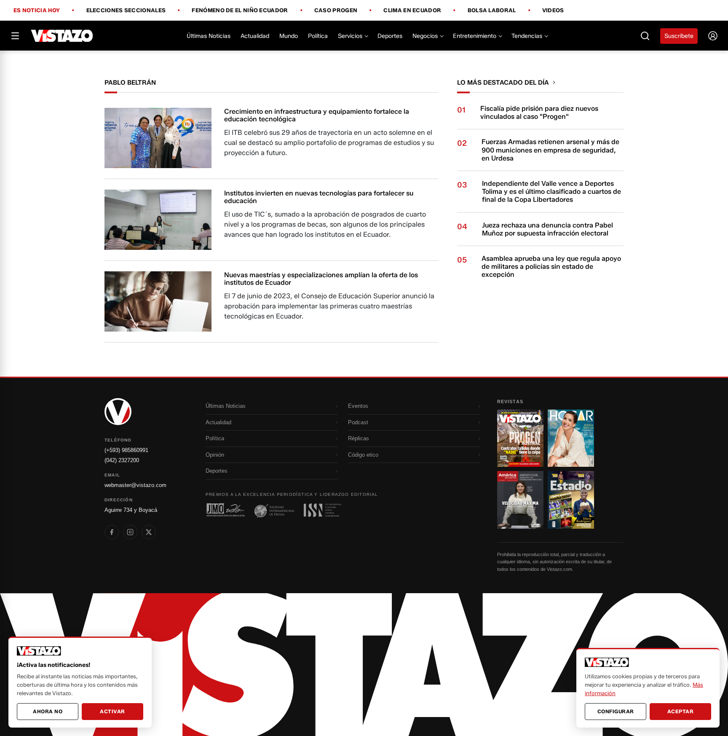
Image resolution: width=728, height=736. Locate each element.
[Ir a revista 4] (571, 499)
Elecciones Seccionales (126, 10)
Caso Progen (335, 10)
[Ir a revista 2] (571, 438)
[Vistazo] (62, 36)
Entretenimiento (474, 36)
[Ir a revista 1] (520, 438)
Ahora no (47, 711)
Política (318, 36)
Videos (553, 10)
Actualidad (255, 36)
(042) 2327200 (121, 460)
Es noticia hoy (36, 10)
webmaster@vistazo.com (135, 485)
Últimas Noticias (208, 36)
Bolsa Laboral (492, 10)
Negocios (425, 36)
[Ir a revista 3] (520, 499)
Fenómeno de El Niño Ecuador (240, 10)
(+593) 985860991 (126, 450)
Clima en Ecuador (412, 10)
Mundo (288, 36)
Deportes (389, 36)
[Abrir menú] (15, 36)
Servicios (350, 36)
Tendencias (526, 36)
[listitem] (111, 532)
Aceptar (680, 711)
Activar (112, 711)
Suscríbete (678, 36)
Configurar (615, 711)
